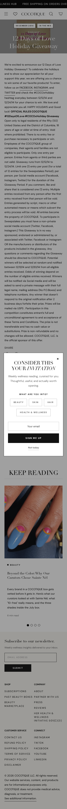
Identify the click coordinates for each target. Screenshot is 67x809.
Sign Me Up (33, 438)
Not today (33, 447)
